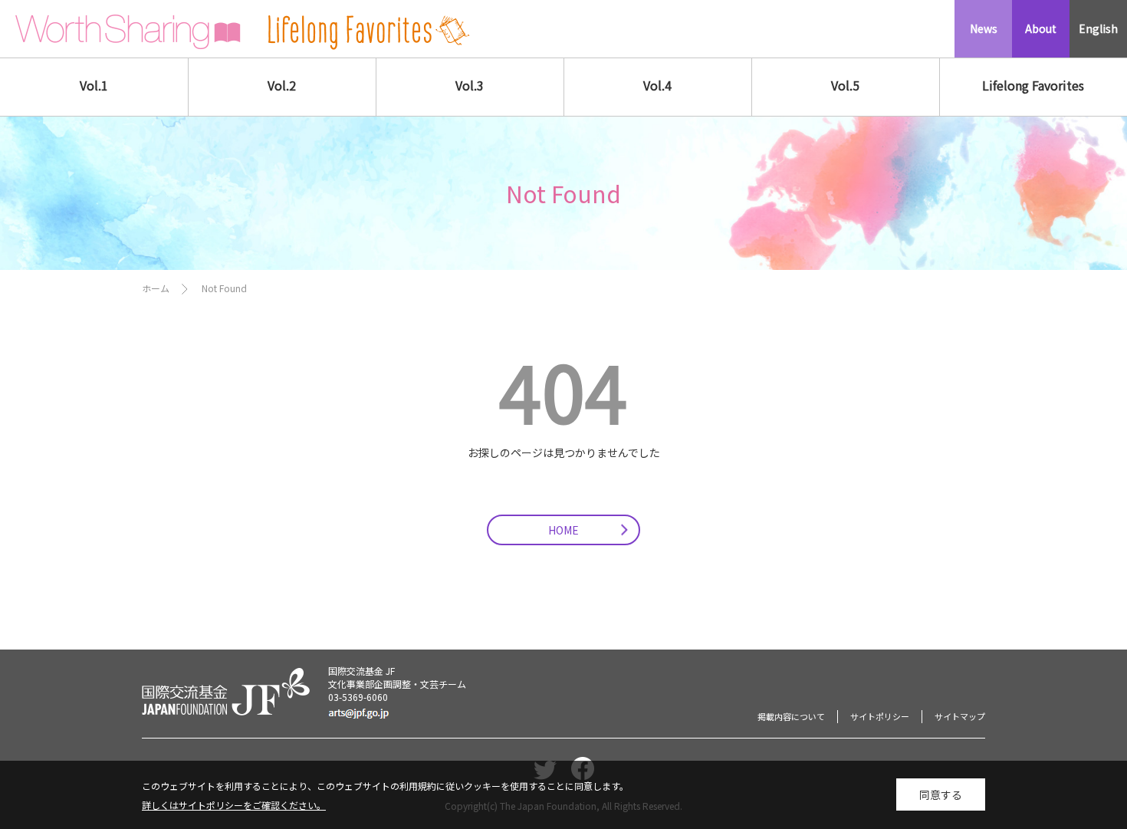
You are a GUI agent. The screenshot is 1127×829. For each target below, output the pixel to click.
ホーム (155, 287)
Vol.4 (657, 85)
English (1098, 28)
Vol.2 (282, 85)
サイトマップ (960, 716)
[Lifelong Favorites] (369, 32)
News (983, 28)
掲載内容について (791, 716)
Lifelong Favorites (1033, 85)
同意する (940, 794)
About (1040, 28)
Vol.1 (94, 85)
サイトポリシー (879, 716)
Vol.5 (845, 85)
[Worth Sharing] (128, 32)
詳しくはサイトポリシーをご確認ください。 (234, 804)
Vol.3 (469, 85)
